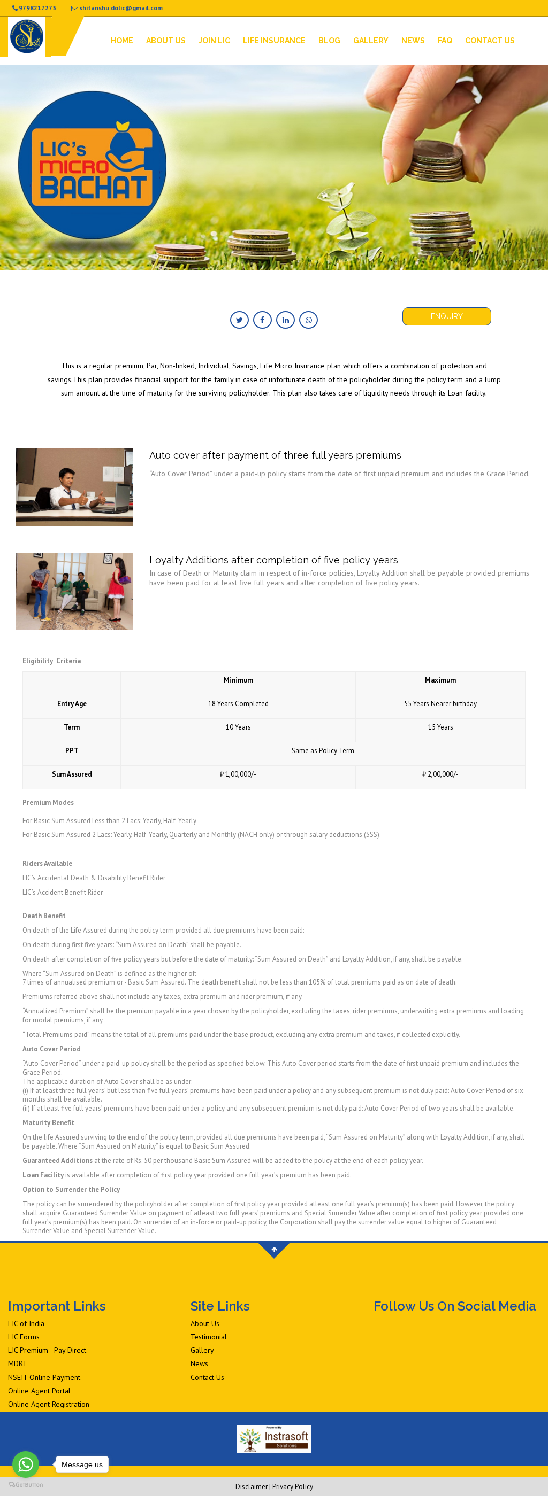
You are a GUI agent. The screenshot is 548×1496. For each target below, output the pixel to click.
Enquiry (447, 316)
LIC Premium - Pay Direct (47, 1350)
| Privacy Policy (291, 1486)
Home (122, 40)
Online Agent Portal (39, 1391)
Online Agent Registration (48, 1404)
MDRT (17, 1363)
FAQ (445, 40)
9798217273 (37, 8)
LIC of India (26, 1323)
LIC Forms (24, 1337)
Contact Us (490, 40)
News (413, 40)
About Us (166, 40)
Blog (329, 40)
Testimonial (209, 1337)
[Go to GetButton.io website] (26, 1485)
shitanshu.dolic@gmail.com (121, 8)
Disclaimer (251, 1486)
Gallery (371, 40)
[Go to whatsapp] (25, 1464)
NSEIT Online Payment (44, 1377)
